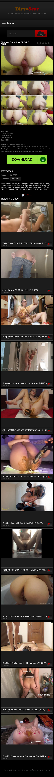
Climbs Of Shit (12, 189)
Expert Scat (42, 189)
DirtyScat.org (45, 770)
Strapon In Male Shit (32, 185)
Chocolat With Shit (28, 189)
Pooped (45, 185)
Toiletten (18, 185)
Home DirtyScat (10, 770)
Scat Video (15, 179)
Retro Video (6, 187)
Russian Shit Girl (20, 187)
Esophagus (23, 184)
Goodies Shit (7, 185)
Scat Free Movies (41, 184)
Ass (31, 184)
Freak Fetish (11, 184)
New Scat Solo (35, 187)
